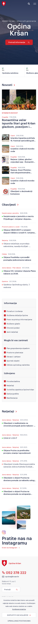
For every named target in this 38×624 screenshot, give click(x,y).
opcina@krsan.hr (12, 576)
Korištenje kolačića (19, 609)
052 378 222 (16, 572)
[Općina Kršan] (11, 566)
